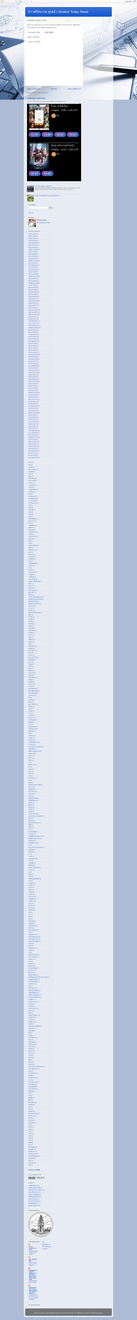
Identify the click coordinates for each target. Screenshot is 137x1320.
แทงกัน (30, 675)
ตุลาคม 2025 (32, 238)
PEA (29, 1140)
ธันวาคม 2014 (32, 370)
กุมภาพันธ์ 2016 (32, 341)
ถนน (29, 644)
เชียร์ (29, 615)
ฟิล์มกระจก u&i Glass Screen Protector (33, 1264)
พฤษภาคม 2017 (32, 314)
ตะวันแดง (31, 630)
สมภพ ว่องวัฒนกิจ (33, 990)
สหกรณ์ (30, 1004)
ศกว (29, 961)
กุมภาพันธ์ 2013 (32, 406)
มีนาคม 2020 (32, 272)
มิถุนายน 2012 (32, 424)
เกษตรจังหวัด (32, 498)
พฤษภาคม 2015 (32, 359)
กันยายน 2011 (32, 442)
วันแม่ (30, 943)
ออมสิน (30, 1075)
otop (29, 1138)
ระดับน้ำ (30, 885)
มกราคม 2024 (32, 245)
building (30, 1104)
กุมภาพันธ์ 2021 (32, 265)
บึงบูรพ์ (30, 722)
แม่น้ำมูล (30, 849)
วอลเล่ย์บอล (31, 925)
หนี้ (29, 1033)
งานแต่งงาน (31, 572)
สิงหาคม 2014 (32, 379)
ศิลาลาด (30, 972)
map (29, 1129)
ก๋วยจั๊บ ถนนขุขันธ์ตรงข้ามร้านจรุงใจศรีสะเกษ (47, 195)
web (29, 1165)
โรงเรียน (30, 905)
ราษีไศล (30, 901)
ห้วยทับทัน (31, 1042)
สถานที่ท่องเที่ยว (32, 981)
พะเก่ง (30, 796)
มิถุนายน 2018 (32, 294)
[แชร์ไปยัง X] (49, 32)
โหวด (30, 1062)
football (30, 1111)
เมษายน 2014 (32, 383)
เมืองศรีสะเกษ (32, 843)
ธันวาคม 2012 (32, 410)
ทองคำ (30, 655)
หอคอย (30, 1048)
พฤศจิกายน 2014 (33, 372)
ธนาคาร (30, 684)
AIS (29, 1095)
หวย (29, 1039)
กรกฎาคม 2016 (32, 334)
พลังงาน (30, 793)
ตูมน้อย (30, 641)
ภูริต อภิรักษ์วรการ (33, 822)
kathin (30, 1127)
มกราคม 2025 (32, 240)
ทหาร (30, 653)
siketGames (31, 1147)
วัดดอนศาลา (32, 934)
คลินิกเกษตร (31, 550)
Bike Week (31, 1102)
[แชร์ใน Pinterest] (52, 32)
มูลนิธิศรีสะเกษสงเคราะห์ (35, 836)
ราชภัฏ (30, 892)
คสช (29, 552)
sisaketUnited (32, 1153)
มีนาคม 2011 (32, 455)
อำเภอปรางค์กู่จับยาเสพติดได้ (43, 186)
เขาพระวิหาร (32, 532)
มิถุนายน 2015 (32, 357)
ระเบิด (30, 887)
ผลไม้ (29, 769)
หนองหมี (30, 1030)
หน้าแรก (54, 89)
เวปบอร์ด (44, 1249)
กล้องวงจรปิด (32, 469)
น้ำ (29, 697)
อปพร (30, 1071)
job (29, 1124)
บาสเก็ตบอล (31, 720)
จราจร (30, 585)
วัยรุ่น (29, 946)
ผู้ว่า (29, 773)
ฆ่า (29, 568)
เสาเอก (30, 1019)
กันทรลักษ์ (31, 478)
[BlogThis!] (47, 32)
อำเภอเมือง (31, 1084)
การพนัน (30, 492)
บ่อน (29, 708)
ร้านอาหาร (31, 896)
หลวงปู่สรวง (31, 1037)
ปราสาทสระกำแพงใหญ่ (34, 746)
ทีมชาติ (30, 670)
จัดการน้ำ (31, 592)
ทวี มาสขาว (31, 650)
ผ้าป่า (30, 771)
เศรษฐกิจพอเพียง (33, 979)
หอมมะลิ (30, 1051)
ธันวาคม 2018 (32, 281)
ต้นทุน (30, 626)
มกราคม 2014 (32, 388)
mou (29, 1131)
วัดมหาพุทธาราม (33, 939)
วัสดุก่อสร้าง (31, 948)
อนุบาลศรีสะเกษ (32, 1068)
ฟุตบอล (30, 807)
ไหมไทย (30, 1064)
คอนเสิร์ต (31, 556)
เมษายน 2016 (32, 336)
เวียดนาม (31, 959)
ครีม (29, 541)
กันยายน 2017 (32, 305)
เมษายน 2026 (32, 234)
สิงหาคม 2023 (32, 256)
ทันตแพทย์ (31, 659)
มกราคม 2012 (32, 433)
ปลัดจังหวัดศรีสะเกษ (34, 751)
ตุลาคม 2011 (32, 439)
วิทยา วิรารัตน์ (32, 957)
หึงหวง (30, 1057)
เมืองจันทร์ (31, 840)
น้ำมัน (30, 702)
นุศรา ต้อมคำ (32, 704)
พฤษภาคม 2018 (32, 296)
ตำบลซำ (30, 632)
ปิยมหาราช (31, 764)
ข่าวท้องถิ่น (31, 525)
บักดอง (30, 711)
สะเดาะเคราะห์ (32, 1008)
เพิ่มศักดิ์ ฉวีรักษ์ (32, 798)
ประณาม (30, 740)
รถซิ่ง (29, 876)
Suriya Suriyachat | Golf (32, 1248)
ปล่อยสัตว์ (31, 749)
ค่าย (29, 561)
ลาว (29, 914)
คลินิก (30, 547)
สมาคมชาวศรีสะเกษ (34, 997)
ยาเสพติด (31, 863)
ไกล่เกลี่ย (30, 509)
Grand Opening (33, 1113)
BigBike (30, 1098)
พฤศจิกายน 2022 (33, 260)
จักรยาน (30, 588)
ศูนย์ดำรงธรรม (32, 975)
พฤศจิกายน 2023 (33, 249)
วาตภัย (30, 950)
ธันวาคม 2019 (32, 274)
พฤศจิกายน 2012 (33, 412)
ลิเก (29, 916)
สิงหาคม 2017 (32, 307)
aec (29, 1093)
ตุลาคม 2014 (32, 374)
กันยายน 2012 (32, 417)
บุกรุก (29, 724)
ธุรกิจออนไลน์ (32, 688)
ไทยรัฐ (30, 679)
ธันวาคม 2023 (32, 247)
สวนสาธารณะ (32, 1001)
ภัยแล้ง (30, 811)
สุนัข (29, 1013)
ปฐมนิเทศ (31, 731)
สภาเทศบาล (31, 988)
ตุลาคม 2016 (32, 330)
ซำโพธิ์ (30, 619)
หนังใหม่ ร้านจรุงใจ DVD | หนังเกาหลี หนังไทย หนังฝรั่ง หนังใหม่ (33, 1290)
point (29, 1142)
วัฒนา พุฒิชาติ (32, 930)
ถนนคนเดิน (31, 646)
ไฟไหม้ (30, 809)
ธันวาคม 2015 (32, 345)
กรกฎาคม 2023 (32, 258)
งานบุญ (30, 574)
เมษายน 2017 (32, 316)
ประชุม (30, 737)
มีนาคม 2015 (32, 363)
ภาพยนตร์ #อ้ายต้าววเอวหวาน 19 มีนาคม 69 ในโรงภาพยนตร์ (33, 1297)
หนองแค (30, 1028)
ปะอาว (30, 758)
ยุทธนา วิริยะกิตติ (33, 867)
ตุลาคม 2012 (32, 415)
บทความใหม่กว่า (33, 89)
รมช (29, 881)
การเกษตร (31, 485)
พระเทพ (30, 787)
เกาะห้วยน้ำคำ (32, 503)
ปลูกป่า (30, 755)
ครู (29, 543)
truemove (31, 1162)
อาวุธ (29, 1080)
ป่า (29, 762)
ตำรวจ (30, 635)
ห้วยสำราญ (31, 1044)
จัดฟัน (30, 594)
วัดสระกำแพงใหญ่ (33, 941)
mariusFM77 (86, 1313)
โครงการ (30, 565)
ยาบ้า (30, 861)
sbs (29, 1144)
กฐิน (29, 465)
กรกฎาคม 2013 (32, 395)
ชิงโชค (30, 610)
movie (30, 1133)
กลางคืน (30, 471)
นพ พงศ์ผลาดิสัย (32, 691)
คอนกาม (30, 554)
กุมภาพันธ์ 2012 (32, 430)
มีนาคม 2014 (32, 386)
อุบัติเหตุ (30, 1091)
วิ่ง (29, 952)
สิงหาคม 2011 (32, 444)
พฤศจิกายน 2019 (33, 276)
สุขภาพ (30, 1010)
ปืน (29, 767)
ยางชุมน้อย (31, 858)
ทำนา (30, 662)
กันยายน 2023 (32, 254)
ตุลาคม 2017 (32, 303)
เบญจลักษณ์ (31, 726)
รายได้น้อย (31, 899)
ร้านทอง (30, 894)
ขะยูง (29, 516)
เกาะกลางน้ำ (32, 500)
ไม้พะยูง (30, 852)
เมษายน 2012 (32, 426)
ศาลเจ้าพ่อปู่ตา (32, 968)
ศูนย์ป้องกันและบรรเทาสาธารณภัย (38, 977)
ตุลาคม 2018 (32, 285)
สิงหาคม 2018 (32, 289)
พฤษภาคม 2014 (32, 381)
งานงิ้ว (30, 570)
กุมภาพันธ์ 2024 (32, 243)
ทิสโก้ (29, 666)
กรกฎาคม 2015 (32, 354)
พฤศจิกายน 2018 (33, 283)
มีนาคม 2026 (32, 236)
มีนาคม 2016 (32, 339)
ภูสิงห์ (30, 825)
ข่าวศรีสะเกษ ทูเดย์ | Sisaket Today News (58, 12)
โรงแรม (30, 907)
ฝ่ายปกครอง (31, 778)
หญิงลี (30, 1024)
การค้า (30, 487)
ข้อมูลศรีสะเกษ (46, 1244)
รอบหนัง (30, 883)
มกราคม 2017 (32, 323)
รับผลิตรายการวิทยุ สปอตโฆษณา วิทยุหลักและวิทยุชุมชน (33, 1275)
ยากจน (30, 856)
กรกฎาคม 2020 (32, 269)
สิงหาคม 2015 (32, 352)
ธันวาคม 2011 (32, 435)
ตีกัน (29, 637)
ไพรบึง (30, 802)
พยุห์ (29, 782)
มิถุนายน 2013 (32, 397)
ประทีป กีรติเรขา (33, 742)
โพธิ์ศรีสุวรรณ (32, 800)
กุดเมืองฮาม (31, 496)
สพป (29, 986)
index (30, 1118)
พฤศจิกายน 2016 (33, 327)
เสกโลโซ (30, 1017)
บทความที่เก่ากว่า (74, 89)
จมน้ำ (30, 583)
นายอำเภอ (31, 695)
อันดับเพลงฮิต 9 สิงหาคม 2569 (33, 1281)
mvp (29, 1136)
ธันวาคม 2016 (32, 325)
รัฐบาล (30, 890)
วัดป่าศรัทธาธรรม (33, 937)
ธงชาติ (30, 682)
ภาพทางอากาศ (32, 814)
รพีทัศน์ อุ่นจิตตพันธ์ (33, 878)
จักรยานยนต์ (31, 590)
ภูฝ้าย (30, 818)
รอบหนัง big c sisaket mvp (36, 98)
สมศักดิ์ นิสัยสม (32, 992)
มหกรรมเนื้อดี (32, 831)
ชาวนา (30, 608)
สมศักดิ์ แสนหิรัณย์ (33, 995)
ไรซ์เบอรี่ (30, 910)
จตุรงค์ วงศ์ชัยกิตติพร (34, 581)
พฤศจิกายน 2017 (33, 301)
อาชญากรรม (32, 1077)
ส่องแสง (30, 1006)
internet (30, 1120)
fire (29, 1106)
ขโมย (30, 514)
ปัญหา (30, 760)
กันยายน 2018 (32, 287)
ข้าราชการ (31, 521)
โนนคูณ (30, 706)
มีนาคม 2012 (32, 428)
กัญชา (30, 476)
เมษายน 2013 (32, 401)
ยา (29, 854)
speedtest (31, 1158)
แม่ (29, 845)
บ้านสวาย (31, 717)
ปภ (29, 733)
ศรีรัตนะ (30, 963)
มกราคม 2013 (32, 408)
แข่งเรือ (30, 534)
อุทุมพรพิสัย (31, 1086)
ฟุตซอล (30, 805)
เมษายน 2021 (32, 263)
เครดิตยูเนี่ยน (32, 563)
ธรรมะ (30, 686)
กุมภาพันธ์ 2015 (32, 365)
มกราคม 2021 (32, 267)
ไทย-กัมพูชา (31, 677)
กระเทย (30, 467)
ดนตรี (30, 621)
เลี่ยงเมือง (31, 921)
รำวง (29, 903)
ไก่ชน (30, 507)
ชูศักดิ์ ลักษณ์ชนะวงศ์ (34, 612)
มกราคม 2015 (32, 368)
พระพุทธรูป (31, 789)
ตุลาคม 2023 (32, 251)
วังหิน (30, 928)
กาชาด (30, 483)
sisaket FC (31, 1151)
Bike (29, 1100)
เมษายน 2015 (32, 361)
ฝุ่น (29, 780)
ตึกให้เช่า (31, 639)
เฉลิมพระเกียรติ (32, 601)
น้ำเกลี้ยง (30, 700)
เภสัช (29, 827)
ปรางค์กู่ (30, 744)
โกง (29, 505)
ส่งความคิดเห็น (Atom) (41, 93)
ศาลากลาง (31, 970)
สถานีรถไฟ (31, 984)
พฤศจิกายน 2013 (33, 392)
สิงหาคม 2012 (32, 419)
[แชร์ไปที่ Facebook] (51, 32)
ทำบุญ (30, 664)
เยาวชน (30, 869)
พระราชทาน (31, 791)
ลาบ (29, 912)
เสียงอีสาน (31, 1022)
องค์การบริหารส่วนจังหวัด (35, 1066)
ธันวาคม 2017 (32, 298)
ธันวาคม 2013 (32, 390)
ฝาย (29, 775)
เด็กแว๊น (30, 624)
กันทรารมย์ (31, 480)
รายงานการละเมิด (34, 1170)
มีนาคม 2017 (32, 319)
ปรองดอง (31, 735)
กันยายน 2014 (32, 377)
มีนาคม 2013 (32, 404)
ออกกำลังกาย (32, 1073)
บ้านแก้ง (30, 715)
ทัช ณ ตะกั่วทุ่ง (32, 657)
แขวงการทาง (32, 536)
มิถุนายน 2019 (32, 278)
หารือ (29, 1055)
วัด (29, 932)
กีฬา (29, 494)
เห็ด (29, 1059)
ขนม (29, 512)
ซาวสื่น (30, 617)
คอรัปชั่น (30, 559)
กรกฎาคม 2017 (32, 310)
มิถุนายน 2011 (32, 448)
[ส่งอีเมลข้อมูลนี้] (45, 32)
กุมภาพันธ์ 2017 (32, 321)
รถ (29, 872)
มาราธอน (31, 834)
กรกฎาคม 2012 (32, 421)
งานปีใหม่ (31, 577)
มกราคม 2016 (32, 343)
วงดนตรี (30, 923)
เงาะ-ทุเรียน (31, 579)
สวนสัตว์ (30, 999)
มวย (29, 829)
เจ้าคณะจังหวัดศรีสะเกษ (35, 597)
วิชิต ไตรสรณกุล (32, 954)
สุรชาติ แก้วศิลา (32, 1015)
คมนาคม (30, 538)
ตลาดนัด (30, 628)
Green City (31, 1115)
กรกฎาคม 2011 (32, 446)
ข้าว (29, 523)
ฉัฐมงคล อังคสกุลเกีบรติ (34, 599)
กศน (29, 474)
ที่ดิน (29, 668)
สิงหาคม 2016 (32, 332)
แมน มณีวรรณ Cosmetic (35, 847)
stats (29, 1160)
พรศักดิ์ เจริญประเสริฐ (34, 784)
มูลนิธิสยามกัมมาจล (33, 838)
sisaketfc (31, 1149)
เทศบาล (30, 673)
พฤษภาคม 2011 (32, 450)
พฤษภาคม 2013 (32, 399)
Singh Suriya (43, 220)
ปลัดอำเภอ (31, 753)
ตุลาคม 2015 (32, 348)
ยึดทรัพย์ (30, 865)
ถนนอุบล (30, 648)
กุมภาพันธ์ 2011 (32, 457)
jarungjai (30, 1122)
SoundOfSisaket (33, 1156)
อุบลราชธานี (31, 1089)
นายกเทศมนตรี (32, 693)
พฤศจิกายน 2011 (33, 437)
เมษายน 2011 (32, 453)
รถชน (30, 874)
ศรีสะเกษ (30, 966)
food (29, 1109)
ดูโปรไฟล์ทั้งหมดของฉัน (43, 222)
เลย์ (29, 919)
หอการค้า (31, 1046)
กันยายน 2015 (32, 350)
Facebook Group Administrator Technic (33, 1252)
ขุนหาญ (30, 530)
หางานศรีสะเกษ (46, 1246)
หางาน (30, 1053)
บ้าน (29, 713)
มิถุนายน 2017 (32, 312)
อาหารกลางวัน (32, 1082)
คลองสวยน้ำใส (32, 545)
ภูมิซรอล (30, 820)
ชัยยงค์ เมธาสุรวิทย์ (33, 603)
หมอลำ (30, 1035)
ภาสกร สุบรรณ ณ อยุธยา (35, 816)
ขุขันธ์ (30, 527)
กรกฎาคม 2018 (32, 292)
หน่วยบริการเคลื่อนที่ (34, 1026)
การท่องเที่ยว (32, 489)
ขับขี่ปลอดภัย (32, 518)
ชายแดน (30, 606)
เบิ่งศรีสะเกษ (31, 729)
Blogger (100, 1313)
